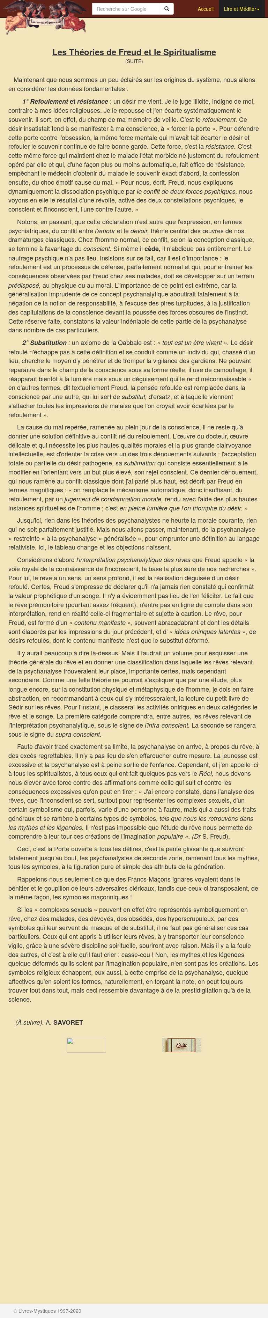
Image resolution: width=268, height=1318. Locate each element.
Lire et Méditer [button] (240, 8)
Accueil (206, 8)
